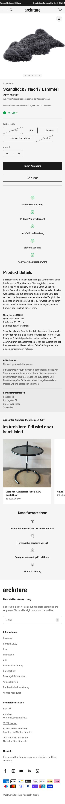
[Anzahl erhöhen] (19, 153)
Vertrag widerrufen (12, 692)
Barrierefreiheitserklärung (16, 687)
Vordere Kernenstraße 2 (15, 717)
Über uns (7, 638)
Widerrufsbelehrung (13, 665)
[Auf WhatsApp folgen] (37, 771)
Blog (5, 649)
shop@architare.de (17, 741)
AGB (5, 660)
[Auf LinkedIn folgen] (29, 771)
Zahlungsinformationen (14, 676)
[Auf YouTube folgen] (21, 771)
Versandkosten (18, 99)
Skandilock (8, 83)
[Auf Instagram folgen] (13, 771)
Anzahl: (6, 147)
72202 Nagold (10, 723)
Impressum (8, 654)
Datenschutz (9, 671)
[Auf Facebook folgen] (5, 771)
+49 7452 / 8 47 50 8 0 (17, 737)
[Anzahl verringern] (7, 153)
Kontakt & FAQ (10, 643)
